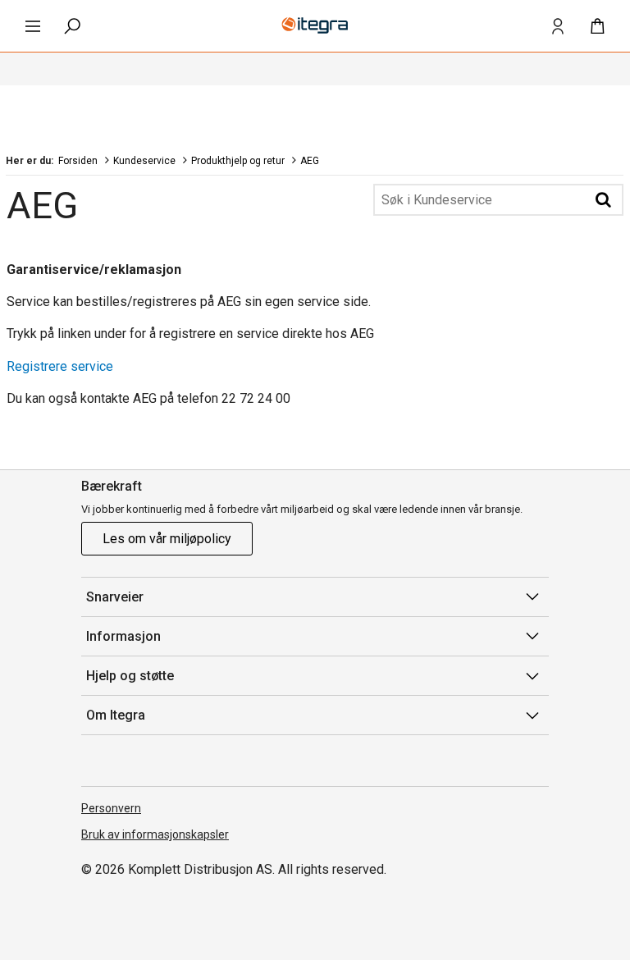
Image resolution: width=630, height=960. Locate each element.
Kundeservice (144, 161)
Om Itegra (115, 715)
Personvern (111, 808)
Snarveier (115, 597)
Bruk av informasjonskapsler (155, 834)
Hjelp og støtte (130, 675)
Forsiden (78, 161)
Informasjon (123, 636)
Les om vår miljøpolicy (167, 538)
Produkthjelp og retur (238, 161)
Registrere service (60, 366)
